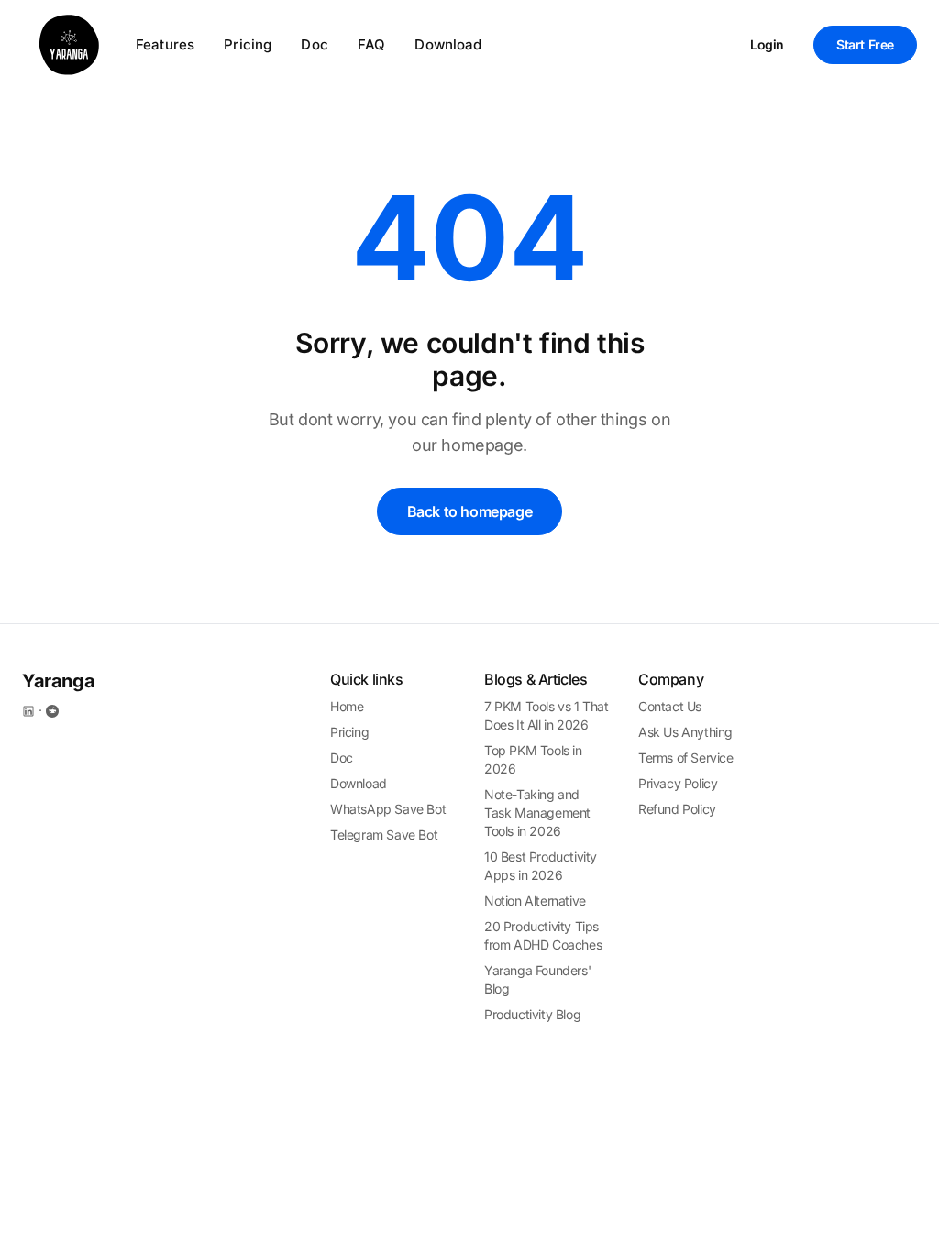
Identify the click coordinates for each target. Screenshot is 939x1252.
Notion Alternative (535, 900)
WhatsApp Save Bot (388, 809)
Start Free (865, 44)
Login (767, 44)
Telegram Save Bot (383, 834)
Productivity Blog (532, 1014)
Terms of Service (686, 757)
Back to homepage (470, 511)
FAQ (371, 44)
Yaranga (58, 681)
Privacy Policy (677, 783)
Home (346, 706)
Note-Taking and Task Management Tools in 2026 (537, 812)
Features (165, 44)
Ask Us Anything (685, 732)
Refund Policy (677, 809)
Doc (314, 44)
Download (447, 44)
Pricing (247, 44)
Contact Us (669, 706)
